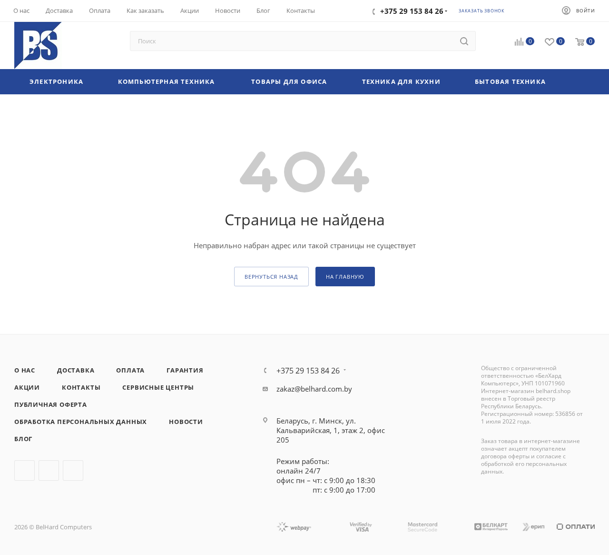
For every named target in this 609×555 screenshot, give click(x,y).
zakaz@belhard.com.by (314, 389)
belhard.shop (553, 391)
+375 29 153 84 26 (308, 370)
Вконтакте (24, 470)
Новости (186, 421)
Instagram (49, 470)
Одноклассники (73, 470)
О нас (24, 370)
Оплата (130, 370)
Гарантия (185, 370)
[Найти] (464, 41)
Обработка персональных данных (80, 421)
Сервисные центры (158, 387)
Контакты (81, 387)
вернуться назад (271, 276)
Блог (23, 438)
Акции (27, 387)
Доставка (75, 370)
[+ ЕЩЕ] (578, 81)
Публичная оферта (50, 404)
